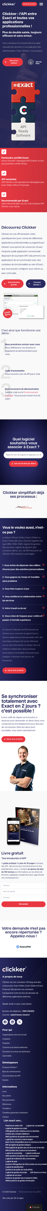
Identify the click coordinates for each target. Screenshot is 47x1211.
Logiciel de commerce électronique (19, 1139)
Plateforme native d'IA (14, 1126)
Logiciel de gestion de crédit (16, 1128)
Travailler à (6, 1109)
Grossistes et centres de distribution (16, 1052)
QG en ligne (19, 1198)
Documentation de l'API (11, 1076)
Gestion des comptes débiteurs (17, 1134)
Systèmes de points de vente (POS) (18, 1170)
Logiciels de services (13, 1175)
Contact (5, 1117)
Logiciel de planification (14, 1167)
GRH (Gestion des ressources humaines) (20, 1151)
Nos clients (6, 1096)
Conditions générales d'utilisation (15, 1113)
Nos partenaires (8, 1100)
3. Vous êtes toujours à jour (15, 589)
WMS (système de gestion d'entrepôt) (19, 1181)
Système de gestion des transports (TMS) (21, 1178)
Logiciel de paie (11, 1162)
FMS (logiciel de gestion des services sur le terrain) (24, 1148)
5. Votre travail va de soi (14, 608)
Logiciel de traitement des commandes (20, 1159)
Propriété (6, 1043)
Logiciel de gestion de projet (16, 1173)
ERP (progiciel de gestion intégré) (18, 1145)
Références (6, 1104)
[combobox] (23, 455)
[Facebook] (5, 1022)
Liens (4, 1092)
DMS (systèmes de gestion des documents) (22, 1137)
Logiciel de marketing (13, 1153)
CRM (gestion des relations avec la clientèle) (22, 1131)
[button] (41, 4)
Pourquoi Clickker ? (9, 1067)
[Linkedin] (12, 1022)
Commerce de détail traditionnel (14, 1047)
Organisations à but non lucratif (14, 1035)
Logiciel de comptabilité (35, 1126)
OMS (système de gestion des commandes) (22, 1156)
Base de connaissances (11, 1072)
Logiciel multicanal (32, 1153)
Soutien (5, 1080)
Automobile (6, 1056)
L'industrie (6, 1039)
